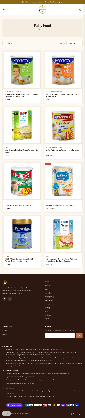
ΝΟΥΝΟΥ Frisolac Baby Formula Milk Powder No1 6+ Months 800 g (19, 260)
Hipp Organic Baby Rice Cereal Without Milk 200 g (21, 151)
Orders (4, 331)
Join (79, 335)
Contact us (48, 319)
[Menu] (19, 9)
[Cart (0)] (80, 9)
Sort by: (62, 43)
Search (47, 289)
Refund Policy (49, 300)
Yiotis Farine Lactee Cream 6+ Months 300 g (62, 150)
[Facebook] (4, 299)
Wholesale (48, 315)
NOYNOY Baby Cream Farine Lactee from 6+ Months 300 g (63, 95)
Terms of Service (50, 304)
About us (47, 286)
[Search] (75, 9)
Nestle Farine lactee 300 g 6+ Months (60, 205)
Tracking (47, 308)
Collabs (47, 311)
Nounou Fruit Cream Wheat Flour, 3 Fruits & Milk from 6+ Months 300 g (21, 95)
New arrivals (48, 293)
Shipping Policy (49, 297)
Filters (9, 43)
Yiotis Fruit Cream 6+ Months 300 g (18, 205)
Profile (4, 334)
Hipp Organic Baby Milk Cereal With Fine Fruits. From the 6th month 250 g (61, 260)
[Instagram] (10, 299)
